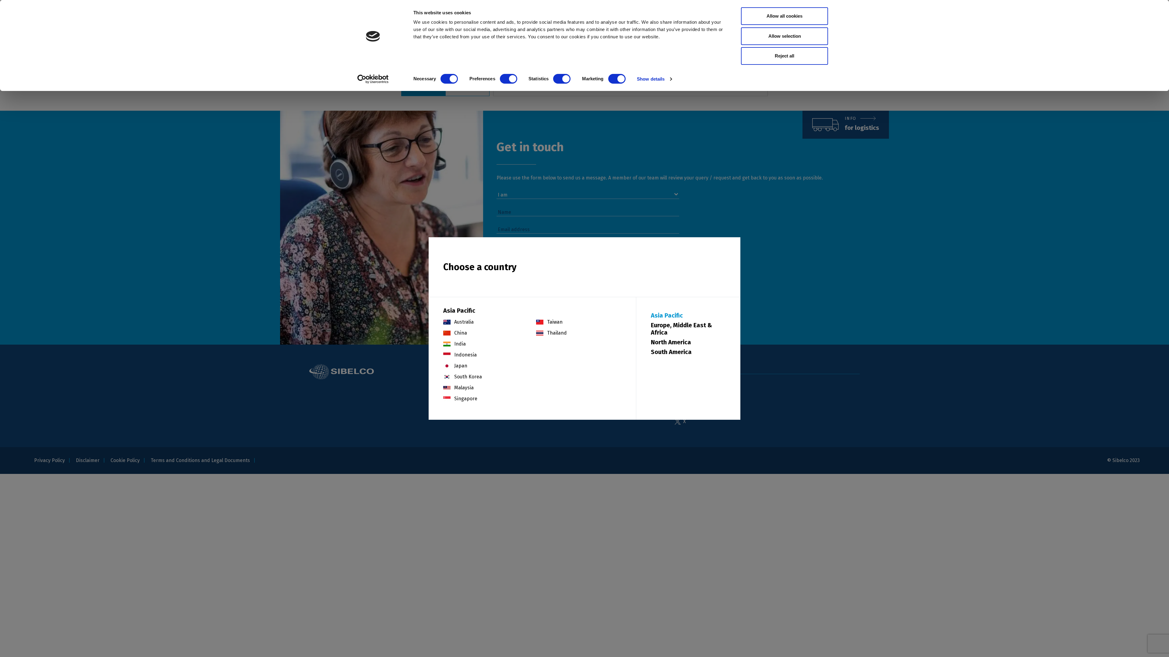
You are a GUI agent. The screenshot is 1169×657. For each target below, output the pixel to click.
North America (671, 342)
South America (671, 352)
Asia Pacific (667, 315)
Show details (651, 79)
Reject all (784, 55)
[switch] (508, 79)
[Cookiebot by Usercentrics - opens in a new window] (373, 79)
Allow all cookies (784, 16)
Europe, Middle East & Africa (681, 329)
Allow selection (784, 36)
